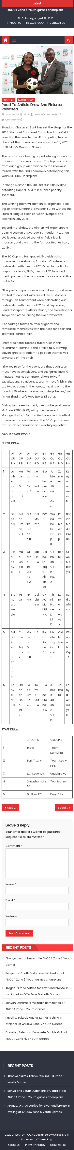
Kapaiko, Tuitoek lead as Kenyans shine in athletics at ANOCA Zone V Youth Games (34, 1021)
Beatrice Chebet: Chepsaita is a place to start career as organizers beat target (65, 808)
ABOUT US (15, 22)
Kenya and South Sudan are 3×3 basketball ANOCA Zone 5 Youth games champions (35, 976)
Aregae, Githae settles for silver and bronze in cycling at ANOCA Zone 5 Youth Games (37, 991)
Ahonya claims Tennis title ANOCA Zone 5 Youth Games (39, 961)
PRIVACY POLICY (35, 22)
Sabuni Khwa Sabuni (47, 114)
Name (11, 884)
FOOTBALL (8, 100)
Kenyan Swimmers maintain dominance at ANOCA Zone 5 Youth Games (35, 1006)
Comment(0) (13, 120)
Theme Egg (44, 1139)
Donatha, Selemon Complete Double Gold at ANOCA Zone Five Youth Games (36, 1035)
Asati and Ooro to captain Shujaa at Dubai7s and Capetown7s (13, 808)
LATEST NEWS (26, 100)
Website (11, 916)
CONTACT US (57, 22)
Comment (14, 846)
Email (10, 900)
